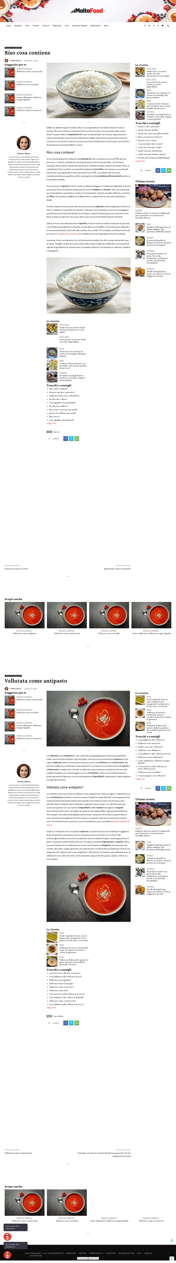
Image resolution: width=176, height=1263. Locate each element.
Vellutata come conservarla (29, 71)
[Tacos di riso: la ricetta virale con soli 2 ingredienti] (52, 340)
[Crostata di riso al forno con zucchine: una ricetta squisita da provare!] (52, 364)
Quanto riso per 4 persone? (62, 392)
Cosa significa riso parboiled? (62, 402)
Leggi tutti (51, 423)
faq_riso (56, 432)
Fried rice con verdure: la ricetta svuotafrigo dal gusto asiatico (72, 353)
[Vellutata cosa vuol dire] (10, 85)
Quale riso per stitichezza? (150, 150)
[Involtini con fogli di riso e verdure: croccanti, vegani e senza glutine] (52, 377)
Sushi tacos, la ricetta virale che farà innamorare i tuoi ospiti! (72, 329)
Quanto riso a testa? (147, 140)
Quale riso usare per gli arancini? (153, 133)
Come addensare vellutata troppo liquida (29, 98)
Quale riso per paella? (148, 130)
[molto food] (87, 10)
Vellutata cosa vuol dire (28, 84)
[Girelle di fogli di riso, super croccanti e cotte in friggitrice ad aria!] (140, 272)
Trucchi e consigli (13, 47)
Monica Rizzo (16, 60)
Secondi (138, 210)
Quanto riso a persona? (149, 126)
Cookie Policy (93, 1258)
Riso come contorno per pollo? (63, 409)
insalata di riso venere (67, 233)
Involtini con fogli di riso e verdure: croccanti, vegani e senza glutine (72, 377)
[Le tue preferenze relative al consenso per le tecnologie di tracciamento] (172, 1259)
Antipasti (63, 372)
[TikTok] (154, 25)
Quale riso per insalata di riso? (152, 154)
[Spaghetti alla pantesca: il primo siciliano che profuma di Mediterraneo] (140, 227)
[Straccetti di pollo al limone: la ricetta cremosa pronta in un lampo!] (140, 241)
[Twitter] (71, 438)
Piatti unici (64, 324)
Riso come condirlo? (58, 388)
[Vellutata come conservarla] (10, 72)
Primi (61, 348)
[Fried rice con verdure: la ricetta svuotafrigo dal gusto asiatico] (52, 352)
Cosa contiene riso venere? (150, 144)
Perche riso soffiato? (58, 406)
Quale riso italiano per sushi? (62, 413)
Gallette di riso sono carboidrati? (64, 395)
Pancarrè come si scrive (16, 568)
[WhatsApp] (158, 25)
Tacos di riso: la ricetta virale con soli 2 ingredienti (72, 340)
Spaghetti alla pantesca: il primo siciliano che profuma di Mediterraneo (159, 229)
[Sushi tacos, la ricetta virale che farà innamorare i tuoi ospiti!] (52, 329)
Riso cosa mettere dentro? (150, 137)
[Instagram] (149, 25)
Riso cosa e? (54, 416)
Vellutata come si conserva (29, 110)
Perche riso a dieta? (58, 399)
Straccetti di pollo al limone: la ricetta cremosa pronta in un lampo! (159, 242)
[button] (168, 25)
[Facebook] (145, 25)
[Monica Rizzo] (7, 60)
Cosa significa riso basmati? (61, 420)
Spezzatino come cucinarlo (117, 568)
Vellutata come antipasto (24, 633)
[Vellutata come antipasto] (25, 615)
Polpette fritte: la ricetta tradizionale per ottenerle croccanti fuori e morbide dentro (152, 215)
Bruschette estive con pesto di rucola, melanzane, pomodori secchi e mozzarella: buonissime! (157, 258)
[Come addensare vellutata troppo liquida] (10, 98)
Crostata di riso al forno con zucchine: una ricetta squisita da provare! (73, 365)
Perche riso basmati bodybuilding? (154, 157)
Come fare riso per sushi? (150, 147)
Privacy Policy (82, 1258)
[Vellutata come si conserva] (10, 111)
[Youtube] (162, 25)
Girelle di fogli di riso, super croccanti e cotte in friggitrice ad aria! (158, 273)
